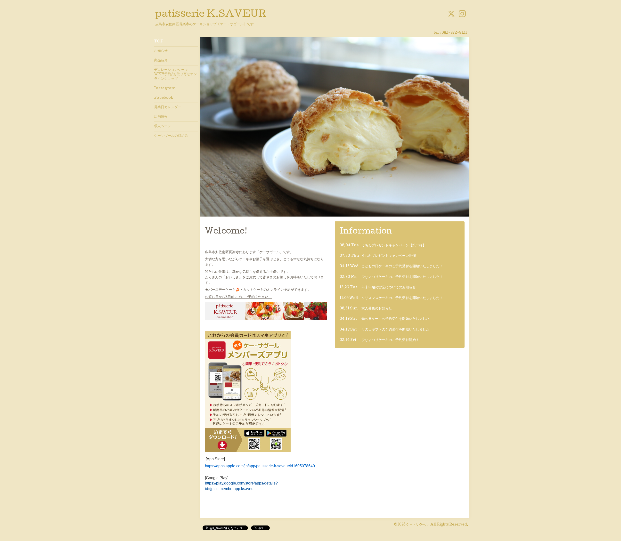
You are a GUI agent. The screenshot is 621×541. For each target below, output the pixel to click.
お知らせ (161, 51)
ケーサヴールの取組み (171, 136)
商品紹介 (161, 61)
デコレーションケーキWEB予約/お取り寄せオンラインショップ (175, 74)
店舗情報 (161, 117)
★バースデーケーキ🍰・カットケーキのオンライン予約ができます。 (258, 290)
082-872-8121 (454, 33)
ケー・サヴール (417, 524)
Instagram (165, 88)
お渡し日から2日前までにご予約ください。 (238, 297)
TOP (158, 42)
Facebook (163, 98)
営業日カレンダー (167, 107)
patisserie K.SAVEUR (210, 15)
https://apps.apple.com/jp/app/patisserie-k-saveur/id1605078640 (260, 466)
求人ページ (162, 126)
